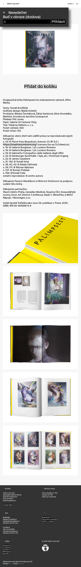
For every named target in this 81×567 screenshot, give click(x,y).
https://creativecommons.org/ (20, 144)
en (77, 4)
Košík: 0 (70, 4)
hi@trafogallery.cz (9, 500)
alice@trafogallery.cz (10, 531)
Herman (21, 563)
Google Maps (8, 505)
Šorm (11, 563)
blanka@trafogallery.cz (11, 521)
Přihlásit (58, 21)
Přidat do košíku (40, 86)
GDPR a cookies (48, 521)
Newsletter (46, 517)
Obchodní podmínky (49, 519)
